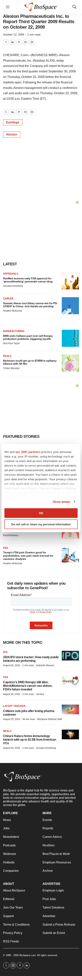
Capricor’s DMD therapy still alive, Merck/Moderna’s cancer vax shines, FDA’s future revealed (27, 686)
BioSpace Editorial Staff (49, 719)
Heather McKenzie (12, 310)
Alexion (11, 134)
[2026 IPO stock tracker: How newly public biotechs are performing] (70, 655)
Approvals (10, 273)
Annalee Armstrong (13, 286)
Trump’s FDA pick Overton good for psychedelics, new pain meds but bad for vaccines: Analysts (28, 555)
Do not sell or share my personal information (41, 524)
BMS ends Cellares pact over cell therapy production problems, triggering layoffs (28, 337)
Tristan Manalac (11, 368)
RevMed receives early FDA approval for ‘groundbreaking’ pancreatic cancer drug (28, 280)
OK (41, 513)
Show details (61, 501)
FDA (5, 548)
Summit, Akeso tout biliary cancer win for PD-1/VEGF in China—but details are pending (30, 305)
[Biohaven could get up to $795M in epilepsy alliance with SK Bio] (70, 363)
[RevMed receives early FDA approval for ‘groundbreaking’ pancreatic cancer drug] (70, 280)
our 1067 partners (28, 452)
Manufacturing (13, 331)
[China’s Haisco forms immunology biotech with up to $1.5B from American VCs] (70, 734)
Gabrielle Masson (45, 665)
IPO (5, 652)
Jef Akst (40, 694)
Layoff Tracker (14, 706)
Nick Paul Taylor (11, 343)
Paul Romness (10, 535)
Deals (7, 356)
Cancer (8, 298)
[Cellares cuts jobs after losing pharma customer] (70, 709)
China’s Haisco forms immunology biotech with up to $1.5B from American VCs (29, 739)
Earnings (12, 122)
